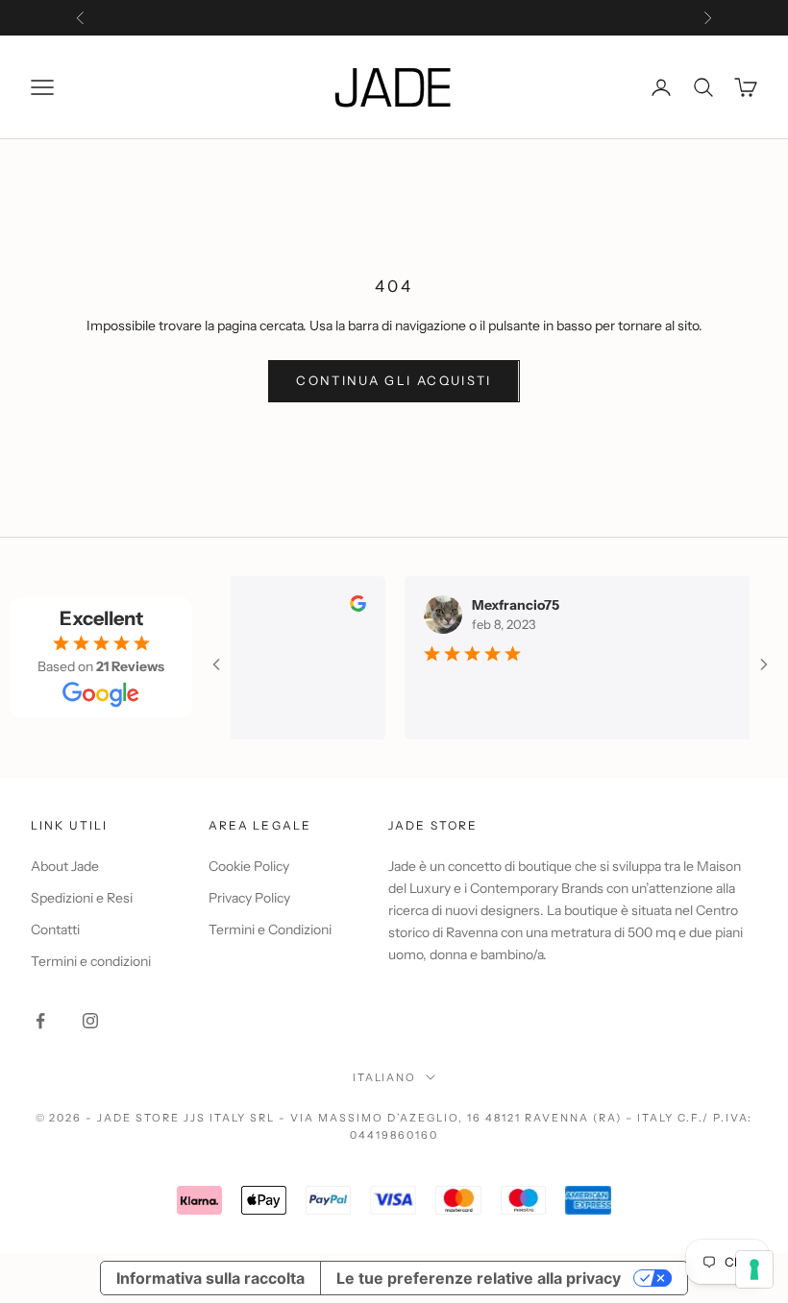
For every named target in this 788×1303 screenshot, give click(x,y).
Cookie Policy (249, 866)
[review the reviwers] (342, 603)
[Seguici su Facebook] (40, 1020)
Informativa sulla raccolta (210, 1278)
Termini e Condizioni (270, 929)
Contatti (55, 929)
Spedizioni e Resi (82, 897)
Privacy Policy (249, 897)
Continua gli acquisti (393, 380)
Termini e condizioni (91, 961)
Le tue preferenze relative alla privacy (478, 1278)
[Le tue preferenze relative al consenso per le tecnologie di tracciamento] (754, 1269)
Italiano (385, 1077)
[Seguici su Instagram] (90, 1020)
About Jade (65, 866)
